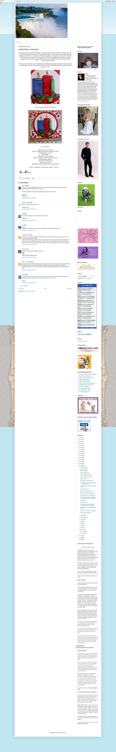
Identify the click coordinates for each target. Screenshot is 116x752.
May (81, 525)
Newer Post (21, 288)
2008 (80, 539)
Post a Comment (24, 285)
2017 (80, 453)
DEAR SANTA (83, 478)
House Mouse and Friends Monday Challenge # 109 (88, 483)
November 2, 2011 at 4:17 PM (28, 230)
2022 (80, 443)
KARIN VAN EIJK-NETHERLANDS (87, 383)
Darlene (24, 185)
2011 (80, 465)
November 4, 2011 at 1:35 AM (28, 270)
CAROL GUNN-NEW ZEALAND (86, 378)
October (82, 515)
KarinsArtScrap (26, 202)
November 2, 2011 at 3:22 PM (28, 220)
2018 (80, 451)
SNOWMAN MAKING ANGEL (86, 480)
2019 (80, 449)
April (81, 527)
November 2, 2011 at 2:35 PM (28, 209)
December (82, 467)
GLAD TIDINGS (83, 502)
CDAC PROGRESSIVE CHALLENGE (46, 278)
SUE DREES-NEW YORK (85, 390)
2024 (80, 439)
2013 (80, 461)
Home (18, 42)
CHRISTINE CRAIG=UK (84, 379)
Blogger (64, 732)
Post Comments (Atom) (29, 291)
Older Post (69, 288)
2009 (80, 537)
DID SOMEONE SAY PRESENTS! (88, 495)
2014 (80, 459)
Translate (89, 278)
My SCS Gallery (82, 341)
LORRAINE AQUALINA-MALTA (86, 384)
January (82, 533)
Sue (23, 225)
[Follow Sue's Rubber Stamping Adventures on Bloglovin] (85, 335)
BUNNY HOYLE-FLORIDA (85, 376)
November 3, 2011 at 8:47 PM (28, 257)
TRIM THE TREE (84, 470)
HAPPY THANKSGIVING (85, 476)
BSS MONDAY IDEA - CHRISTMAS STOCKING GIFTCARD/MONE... (88, 498)
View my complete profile (83, 101)
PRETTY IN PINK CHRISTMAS (87, 493)
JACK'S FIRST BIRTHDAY (86, 491)
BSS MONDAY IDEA (84, 472)
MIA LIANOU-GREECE (84, 386)
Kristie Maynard (26, 235)
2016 (80, 455)
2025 (80, 437)
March (81, 529)
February (82, 531)
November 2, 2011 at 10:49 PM (29, 244)
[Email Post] (33, 178)
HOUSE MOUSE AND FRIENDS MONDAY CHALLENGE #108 (87, 505)
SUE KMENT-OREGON (84, 391)
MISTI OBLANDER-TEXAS (85, 388)
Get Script (82, 327)
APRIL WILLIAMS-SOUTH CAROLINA (87, 374)
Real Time (87, 327)
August (82, 519)
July (81, 521)
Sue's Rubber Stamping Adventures (33, 14)
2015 (80, 457)
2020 (80, 447)
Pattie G (24, 249)
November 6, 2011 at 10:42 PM (29, 282)
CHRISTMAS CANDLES (85, 512)
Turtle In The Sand (26, 261)
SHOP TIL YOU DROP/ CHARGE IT (88, 510)
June (81, 523)
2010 (80, 535)
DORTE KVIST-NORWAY (84, 381)
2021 (80, 445)
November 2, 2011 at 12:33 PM (29, 197)
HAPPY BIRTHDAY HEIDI (86, 474)
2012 (80, 463)
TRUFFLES (82, 500)
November (82, 469)
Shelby (23, 274)
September (83, 517)
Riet (23, 213)
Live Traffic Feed (87, 285)
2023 (80, 441)
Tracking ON (91, 327)
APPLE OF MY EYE (84, 489)
